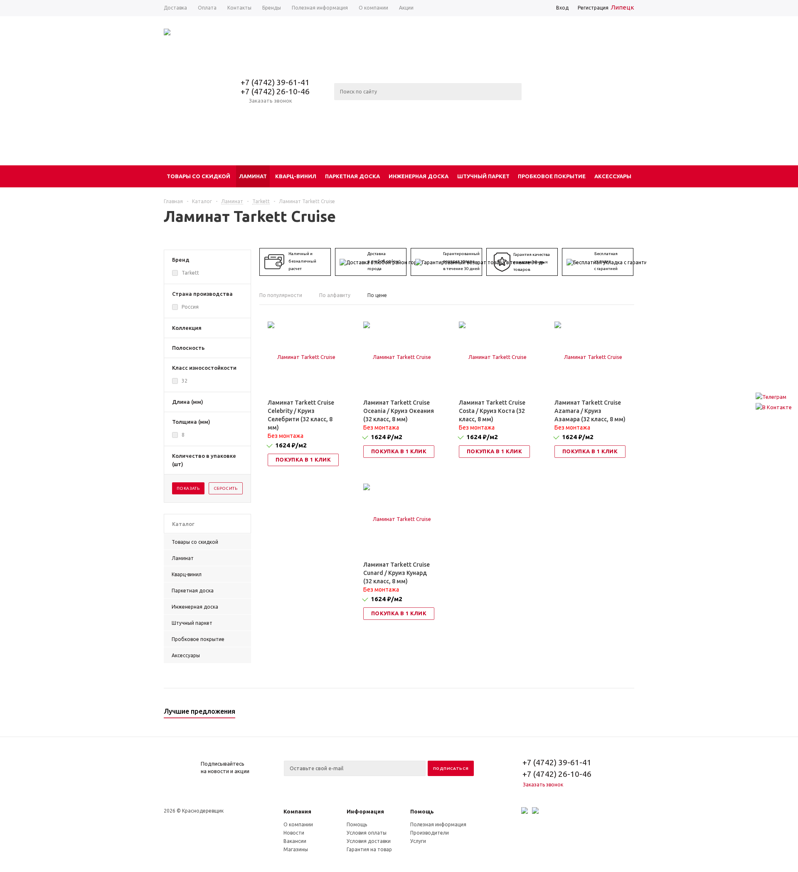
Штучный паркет (483, 176)
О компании (298, 824)
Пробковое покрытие (552, 176)
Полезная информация (438, 824)
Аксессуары (612, 176)
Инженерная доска (418, 176)
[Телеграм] (774, 397)
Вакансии (294, 841)
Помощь (422, 811)
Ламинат (253, 176)
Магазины (295, 849)
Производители (429, 832)
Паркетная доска (352, 176)
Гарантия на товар (369, 849)
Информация (365, 811)
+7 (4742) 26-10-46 (275, 91)
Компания (297, 811)
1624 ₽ (291, 445)
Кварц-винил (295, 176)
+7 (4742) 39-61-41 (275, 82)
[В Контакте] (774, 407)
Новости (293, 832)
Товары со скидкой (198, 176)
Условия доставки (369, 841)
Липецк (622, 7)
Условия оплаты (367, 832)
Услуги (418, 841)
